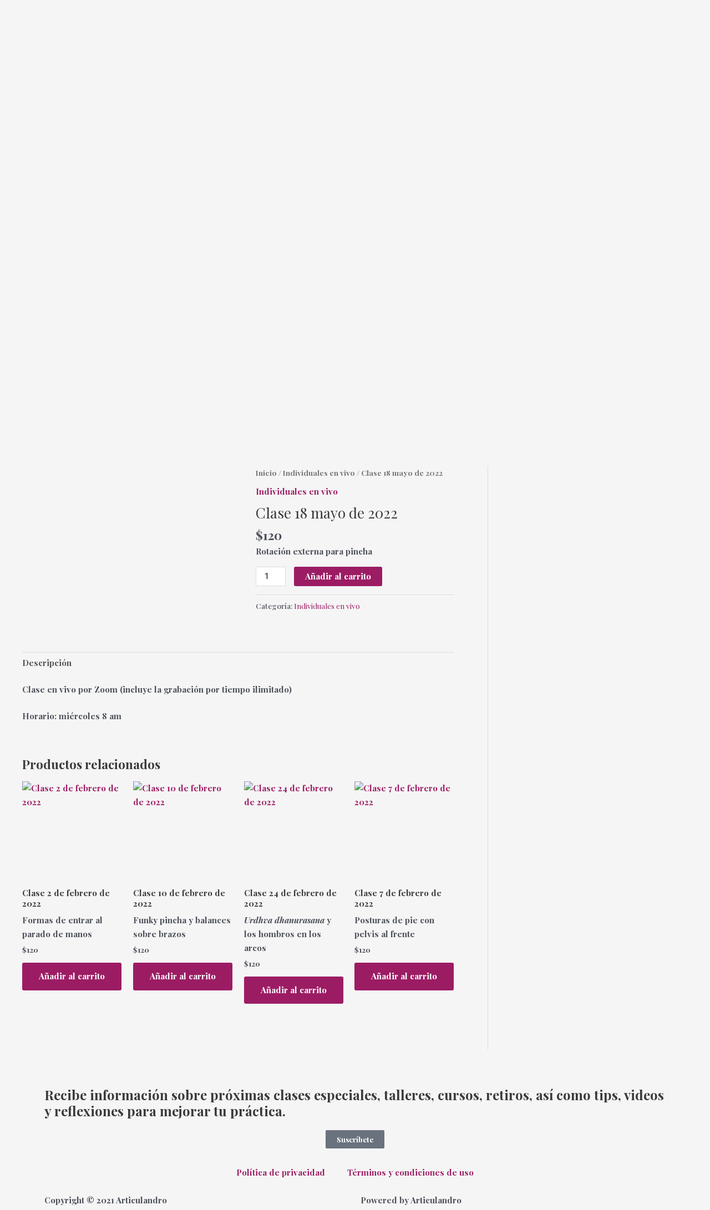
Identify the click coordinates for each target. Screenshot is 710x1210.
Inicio (266, 472)
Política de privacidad (280, 1172)
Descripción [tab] (47, 662)
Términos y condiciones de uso (410, 1172)
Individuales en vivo (319, 472)
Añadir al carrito (338, 576)
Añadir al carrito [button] (72, 976)
